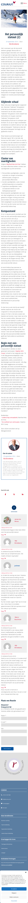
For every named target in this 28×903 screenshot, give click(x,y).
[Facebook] (5, 494)
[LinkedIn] (22, 494)
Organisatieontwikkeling (6, 829)
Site (2, 728)
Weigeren (14, 893)
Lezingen (3, 852)
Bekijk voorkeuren (14, 897)
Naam (3, 715)
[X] (14, 494)
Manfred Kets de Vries (13, 164)
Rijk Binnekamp (14, 44)
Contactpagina (6, 803)
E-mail (3, 722)
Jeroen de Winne (18, 520)
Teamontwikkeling (5, 824)
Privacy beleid (14, 900)
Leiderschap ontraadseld (9, 417)
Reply (2, 534)
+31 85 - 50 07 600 (6, 795)
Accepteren (14, 889)
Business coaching (5, 820)
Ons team (5, 807)
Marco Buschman (18, 618)
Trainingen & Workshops (6, 844)
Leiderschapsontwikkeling (7, 833)
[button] (26, 872)
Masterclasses (4, 848)
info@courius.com (7, 799)
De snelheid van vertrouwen (11, 422)
